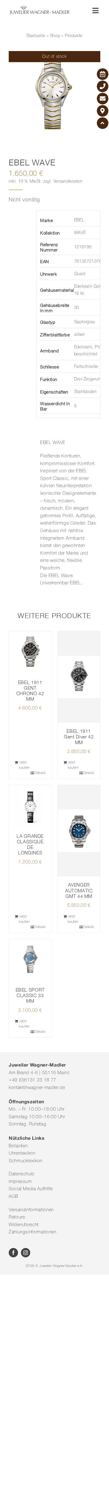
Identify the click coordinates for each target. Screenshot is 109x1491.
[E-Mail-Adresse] (102, 98)
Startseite (35, 36)
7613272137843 (90, 261)
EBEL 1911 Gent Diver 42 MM (79, 736)
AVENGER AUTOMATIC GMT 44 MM (79, 890)
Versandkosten (68, 181)
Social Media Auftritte (31, 1189)
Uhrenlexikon (22, 1153)
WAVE (80, 233)
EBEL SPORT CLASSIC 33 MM (30, 995)
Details (40, 773)
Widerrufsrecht (24, 1225)
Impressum (20, 1182)
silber (79, 335)
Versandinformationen (31, 1210)
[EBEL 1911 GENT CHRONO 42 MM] (30, 652)
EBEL (79, 220)
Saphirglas (84, 322)
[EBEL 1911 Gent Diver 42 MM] (79, 677)
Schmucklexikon (25, 1161)
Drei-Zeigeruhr (88, 379)
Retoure (17, 1217)
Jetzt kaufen (24, 765)
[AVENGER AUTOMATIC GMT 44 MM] (79, 830)
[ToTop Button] (102, 123)
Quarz (80, 274)
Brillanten (18, 1146)
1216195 (83, 247)
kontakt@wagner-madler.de (37, 1088)
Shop (55, 36)
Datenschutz (22, 1174)
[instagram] (25, 1252)
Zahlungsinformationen (32, 1232)
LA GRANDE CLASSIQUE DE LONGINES (30, 844)
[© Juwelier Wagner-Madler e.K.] (39, 8)
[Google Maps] (102, 111)
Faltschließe (86, 367)
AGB (13, 1197)
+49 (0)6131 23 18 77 (32, 1080)
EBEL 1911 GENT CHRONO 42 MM (30, 691)
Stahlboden (85, 392)
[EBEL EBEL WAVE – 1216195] (54, 97)
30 (76, 308)
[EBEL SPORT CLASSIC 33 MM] (30, 960)
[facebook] (13, 1252)
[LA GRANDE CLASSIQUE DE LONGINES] (30, 806)
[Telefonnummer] (102, 86)
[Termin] (102, 74)
